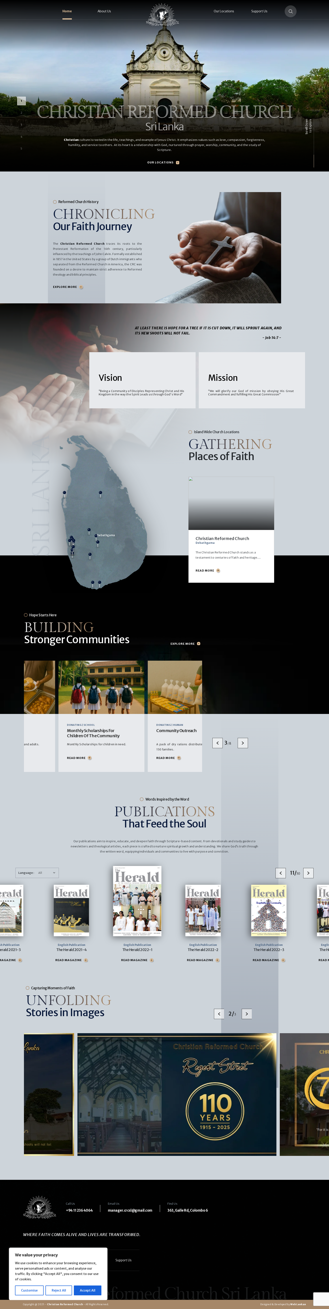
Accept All (87, 1290)
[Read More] (55, 757)
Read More (41, 758)
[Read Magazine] (47, 960)
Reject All (59, 1290)
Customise (29, 1290)
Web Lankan (298, 1304)
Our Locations (224, 11)
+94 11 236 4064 (79, 1210)
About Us (104, 11)
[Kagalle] (89, 533)
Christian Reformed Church (65, 1304)
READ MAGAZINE (30, 960)
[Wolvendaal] (73, 550)
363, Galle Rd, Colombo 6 (187, 1210)
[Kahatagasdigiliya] (100, 496)
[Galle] (92, 586)
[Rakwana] (89, 558)
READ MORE (205, 570)
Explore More (65, 287)
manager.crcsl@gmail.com (130, 1210)
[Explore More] (81, 287)
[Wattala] (69, 544)
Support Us (259, 11)
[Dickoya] (97, 545)
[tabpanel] (67, 716)
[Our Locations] (177, 162)
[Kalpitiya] (64, 496)
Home (67, 11)
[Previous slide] (217, 743)
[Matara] (99, 586)
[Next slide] (243, 743)
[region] (58, 1274)
